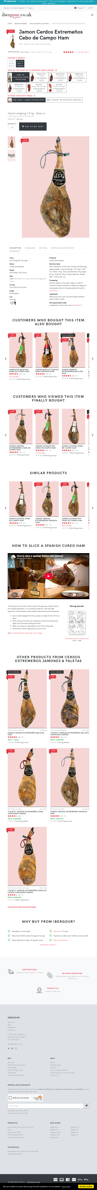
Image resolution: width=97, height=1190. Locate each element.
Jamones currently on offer (18, 1113)
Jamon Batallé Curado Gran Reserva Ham (47, 370)
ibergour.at (54, 1127)
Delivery (56, 931)
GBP (90, 8)
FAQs (52, 1062)
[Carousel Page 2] (11, 155)
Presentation (77, 305)
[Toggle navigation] (92, 14)
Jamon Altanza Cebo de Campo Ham (72, 447)
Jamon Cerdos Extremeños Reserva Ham (46, 520)
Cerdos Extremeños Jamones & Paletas (22, 907)
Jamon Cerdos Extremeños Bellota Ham (72, 371)
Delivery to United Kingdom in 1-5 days (18, 8)
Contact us (53, 988)
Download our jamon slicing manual (77, 638)
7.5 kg (20, 63)
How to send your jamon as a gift (62, 1072)
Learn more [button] (65, 1186)
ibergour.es (75, 1127)
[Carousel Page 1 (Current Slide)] (11, 142)
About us (11, 1022)
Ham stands (12, 1067)
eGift (9, 1129)
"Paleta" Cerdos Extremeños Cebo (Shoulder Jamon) (25, 812)
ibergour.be (54, 1129)
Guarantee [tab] (15, 251)
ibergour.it (74, 1134)
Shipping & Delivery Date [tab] (63, 248)
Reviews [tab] (43, 248)
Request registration (15, 1154)
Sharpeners (12, 1072)
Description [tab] (15, 248)
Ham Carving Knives (15, 1070)
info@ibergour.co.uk (15, 1044)
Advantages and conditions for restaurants (23, 1151)
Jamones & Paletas (20, 23)
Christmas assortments (16, 1075)
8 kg (11, 63)
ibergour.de (54, 1137)
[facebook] (12, 1048)
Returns (53, 1067)
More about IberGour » (48, 944)
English (80, 8)
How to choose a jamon (59, 1070)
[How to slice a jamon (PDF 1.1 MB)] (77, 610)
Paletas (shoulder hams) (16, 1065)
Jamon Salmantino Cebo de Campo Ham (19, 370)
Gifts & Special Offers (15, 1134)
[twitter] (9, 1048)
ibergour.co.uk (55, 1132)
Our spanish (20, 1127)
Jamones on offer (14, 1132)
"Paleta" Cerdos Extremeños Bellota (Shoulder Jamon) (69, 734)
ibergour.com (55, 1134)
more (12, 281)
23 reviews (83, 52)
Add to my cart (34, 126)
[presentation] (6, 359)
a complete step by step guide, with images (26, 633)
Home (10, 23)
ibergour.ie (74, 1132)
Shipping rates (29, 969)
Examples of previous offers (18, 1110)
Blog (9, 1025)
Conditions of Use (33, 1182)
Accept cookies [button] (86, 1186)
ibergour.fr (74, 1129)
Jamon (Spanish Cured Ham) (39, 23)
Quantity (12, 124)
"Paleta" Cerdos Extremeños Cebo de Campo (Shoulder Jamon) (27, 891)
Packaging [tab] (30, 248)
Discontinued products (16, 1137)
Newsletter (11, 1027)
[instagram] (16, 1048)
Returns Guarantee (60, 940)
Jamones (11, 1062)
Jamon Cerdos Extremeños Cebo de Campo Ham (20, 448)
